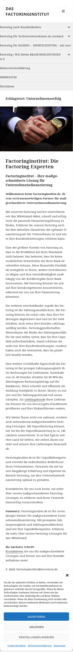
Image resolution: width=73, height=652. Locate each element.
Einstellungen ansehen (36, 637)
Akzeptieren (36, 616)
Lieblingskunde (34, 399)
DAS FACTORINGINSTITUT (27, 11)
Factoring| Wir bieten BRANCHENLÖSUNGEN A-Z (30, 57)
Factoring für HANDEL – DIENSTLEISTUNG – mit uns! (35, 45)
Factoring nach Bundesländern (20, 27)
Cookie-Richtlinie (16, 645)
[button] (67, 575)
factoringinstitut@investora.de (37, 569)
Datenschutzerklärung (40, 645)
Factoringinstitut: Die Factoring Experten (32, 164)
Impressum (59, 645)
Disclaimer (7, 86)
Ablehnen (36, 627)
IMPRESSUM (8, 77)
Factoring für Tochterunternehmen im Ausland (31, 36)
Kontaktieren (14, 551)
